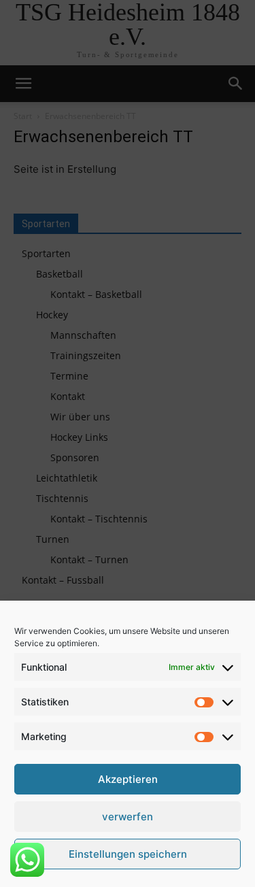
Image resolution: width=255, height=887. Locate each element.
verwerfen (127, 816)
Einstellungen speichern (128, 854)
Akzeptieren (128, 779)
